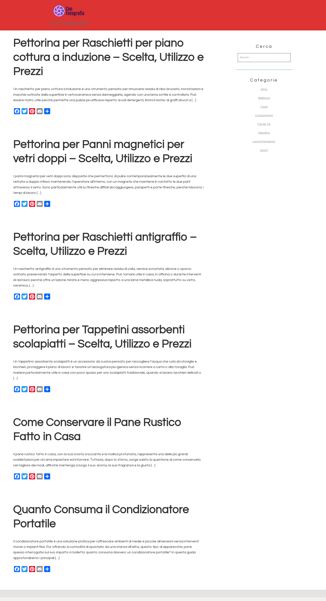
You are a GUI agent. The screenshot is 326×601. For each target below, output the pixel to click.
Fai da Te (264, 124)
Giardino (264, 132)
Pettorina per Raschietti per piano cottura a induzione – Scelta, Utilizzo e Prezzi (108, 57)
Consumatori (264, 115)
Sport (264, 150)
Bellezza (264, 97)
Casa (264, 106)
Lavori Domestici (264, 141)
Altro (264, 89)
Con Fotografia (69, 23)
